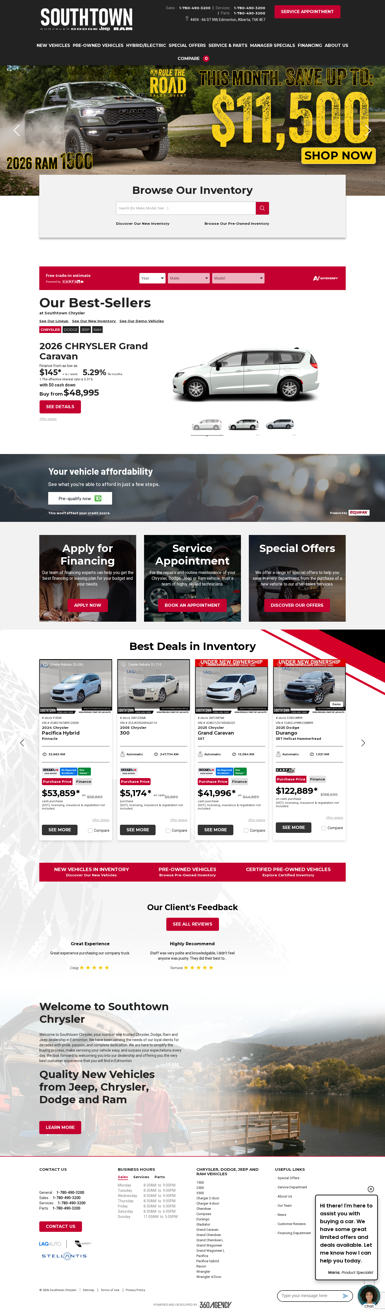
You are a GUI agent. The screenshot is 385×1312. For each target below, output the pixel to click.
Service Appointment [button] (307, 11)
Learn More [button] (60, 1127)
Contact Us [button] (60, 1226)
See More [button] (59, 829)
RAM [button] (97, 329)
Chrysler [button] (50, 329)
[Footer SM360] (216, 1305)
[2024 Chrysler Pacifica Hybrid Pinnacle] (75, 686)
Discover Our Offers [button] (297, 605)
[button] (193, 58)
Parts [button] (160, 1177)
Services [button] (141, 1177)
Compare (101, 830)
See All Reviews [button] (192, 924)
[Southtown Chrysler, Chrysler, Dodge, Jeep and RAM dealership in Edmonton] (86, 19)
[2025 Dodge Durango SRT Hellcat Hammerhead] (309, 686)
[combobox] (152, 278)
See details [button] (60, 406)
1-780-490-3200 (195, 8)
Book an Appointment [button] (192, 605)
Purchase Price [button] (57, 781)
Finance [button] (83, 781)
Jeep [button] (85, 329)
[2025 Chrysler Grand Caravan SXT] (231, 686)
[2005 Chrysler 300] (153, 686)
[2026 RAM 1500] (192, 130)
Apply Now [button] (87, 605)
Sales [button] (123, 1177)
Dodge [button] (71, 329)
